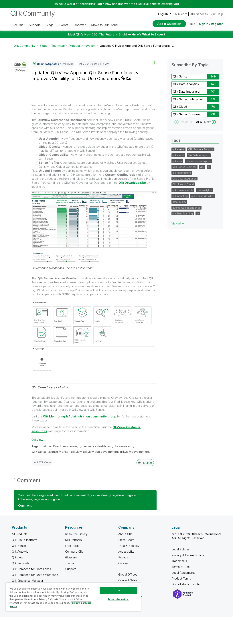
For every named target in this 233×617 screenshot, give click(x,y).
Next (207, 122)
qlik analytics (204, 190)
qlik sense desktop (202, 196)
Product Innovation (82, 45)
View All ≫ (177, 223)
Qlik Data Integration (187, 91)
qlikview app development (101, 451)
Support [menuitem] (34, 25)
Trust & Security (128, 546)
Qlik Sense (180, 76)
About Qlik (125, 534)
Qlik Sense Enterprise (188, 99)
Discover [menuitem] (80, 25)
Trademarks (179, 561)
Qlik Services (199, 14)
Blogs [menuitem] (49, 25)
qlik (202, 166)
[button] (154, 62)
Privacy (123, 557)
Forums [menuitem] (18, 25)
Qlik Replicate (20, 563)
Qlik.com (181, 14)
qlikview (76, 451)
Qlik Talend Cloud (183, 184)
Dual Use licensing (65, 446)
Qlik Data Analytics (186, 84)
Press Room (126, 540)
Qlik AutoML (20, 551)
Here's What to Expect (148, 34)
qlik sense (178, 149)
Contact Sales (127, 580)
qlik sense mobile (182, 190)
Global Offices (127, 574)
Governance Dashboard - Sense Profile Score (62, 268)
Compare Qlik (74, 551)
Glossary (71, 557)
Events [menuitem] (63, 25)
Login (100, 4)
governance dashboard (96, 446)
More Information (118, 599)
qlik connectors (181, 172)
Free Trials (72, 546)
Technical (58, 45)
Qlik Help (216, 14)
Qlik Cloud (180, 106)
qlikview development (135, 451)
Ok (118, 590)
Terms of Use (181, 567)
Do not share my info (186, 584)
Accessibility (126, 551)
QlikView (37, 439)
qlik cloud (178, 155)
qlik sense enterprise (198, 161)
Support (70, 569)
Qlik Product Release (201, 149)
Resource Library (76, 534)
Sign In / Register (211, 24)
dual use (46, 446)
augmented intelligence (186, 207)
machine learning (182, 213)
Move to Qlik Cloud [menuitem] (104, 25)
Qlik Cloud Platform (24, 540)
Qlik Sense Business (187, 114)
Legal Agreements (183, 572)
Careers (123, 563)
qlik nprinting (180, 196)
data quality (179, 201)
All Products (19, 534)
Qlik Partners (73, 540)
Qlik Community (24, 45)
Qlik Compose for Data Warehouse (35, 575)
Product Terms (181, 578)
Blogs (43, 45)
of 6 (199, 122)
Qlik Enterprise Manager (27, 580)
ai (209, 166)
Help (192, 24)
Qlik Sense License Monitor (49, 387)
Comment (24, 505)
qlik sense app (123, 446)
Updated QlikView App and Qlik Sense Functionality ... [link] (137, 45)
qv (198, 213)
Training (70, 563)
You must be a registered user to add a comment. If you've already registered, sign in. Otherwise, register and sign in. (77, 497)
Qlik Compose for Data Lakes (31, 569)
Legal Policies (181, 549)
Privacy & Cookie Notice (188, 555)
